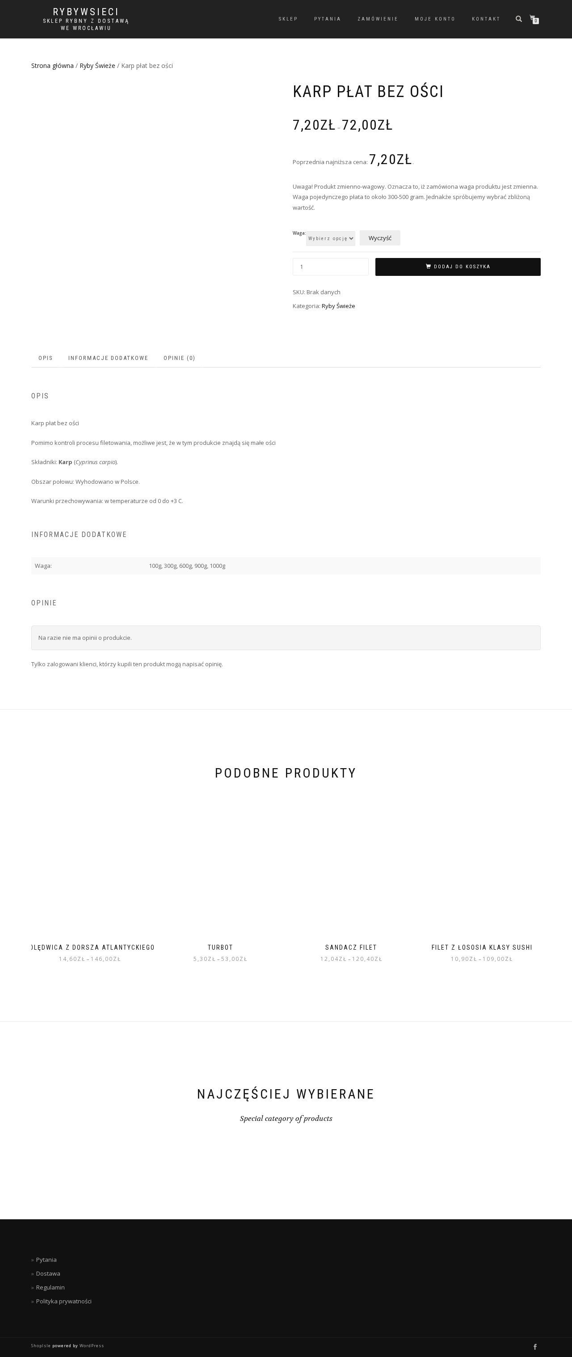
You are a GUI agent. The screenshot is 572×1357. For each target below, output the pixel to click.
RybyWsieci (86, 12)
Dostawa (48, 1273)
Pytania (327, 19)
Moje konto (435, 19)
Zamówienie (378, 19)
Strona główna (52, 65)
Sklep (288, 19)
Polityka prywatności (64, 1301)
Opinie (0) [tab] (180, 358)
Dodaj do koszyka (462, 267)
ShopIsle (41, 1346)
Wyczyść (380, 238)
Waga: (299, 233)
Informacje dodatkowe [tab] (108, 358)
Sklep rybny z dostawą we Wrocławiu (86, 24)
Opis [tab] (45, 358)
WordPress (91, 1346)
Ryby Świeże (97, 65)
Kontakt (486, 19)
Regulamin (50, 1287)
